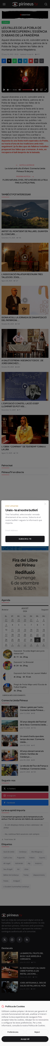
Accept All (25, 1039)
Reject (37, 1032)
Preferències (12, 1032)
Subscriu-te (25, 539)
